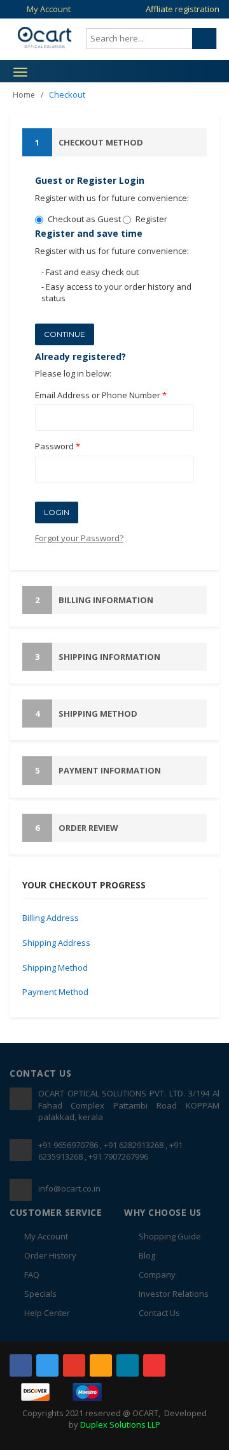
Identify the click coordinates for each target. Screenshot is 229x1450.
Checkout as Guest (84, 219)
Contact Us (159, 1313)
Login (56, 512)
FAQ (31, 1274)
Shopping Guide (170, 1236)
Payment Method (55, 992)
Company (157, 1274)
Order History (50, 1255)
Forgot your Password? (79, 538)
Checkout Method (89, 142)
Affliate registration (182, 9)
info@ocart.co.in (69, 1188)
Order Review (76, 827)
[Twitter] (47, 1365)
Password (57, 446)
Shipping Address (56, 942)
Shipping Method (86, 713)
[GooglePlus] (74, 1365)
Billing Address (50, 917)
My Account (49, 9)
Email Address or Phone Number (101, 395)
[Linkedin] (127, 1365)
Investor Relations (174, 1293)
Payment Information (98, 770)
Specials (40, 1293)
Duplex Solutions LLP (120, 1424)
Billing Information (94, 600)
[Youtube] (154, 1365)
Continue (64, 334)
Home (24, 94)
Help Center (47, 1313)
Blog (147, 1255)
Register (151, 219)
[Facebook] (21, 1365)
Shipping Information (97, 656)
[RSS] (101, 1365)
